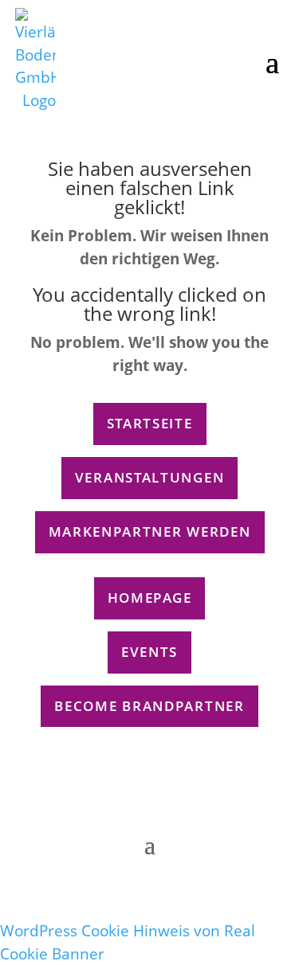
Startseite (150, 423)
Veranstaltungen (150, 477)
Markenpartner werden (150, 531)
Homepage (150, 597)
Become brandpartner (149, 706)
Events (149, 652)
